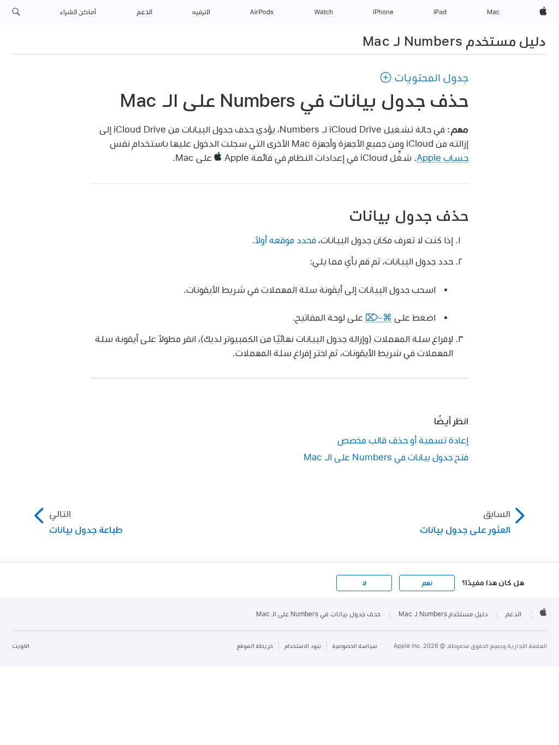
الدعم (513, 614)
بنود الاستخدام (302, 646)
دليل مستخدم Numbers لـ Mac (453, 40)
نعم (426, 583)
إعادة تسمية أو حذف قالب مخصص (402, 439)
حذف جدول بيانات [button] (408, 215)
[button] (16, 12)
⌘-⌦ (378, 317)
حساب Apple (442, 157)
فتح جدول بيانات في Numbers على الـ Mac (386, 456)
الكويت (20, 646)
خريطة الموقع (255, 646)
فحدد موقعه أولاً (285, 239)
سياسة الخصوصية (354, 646)
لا (364, 583)
